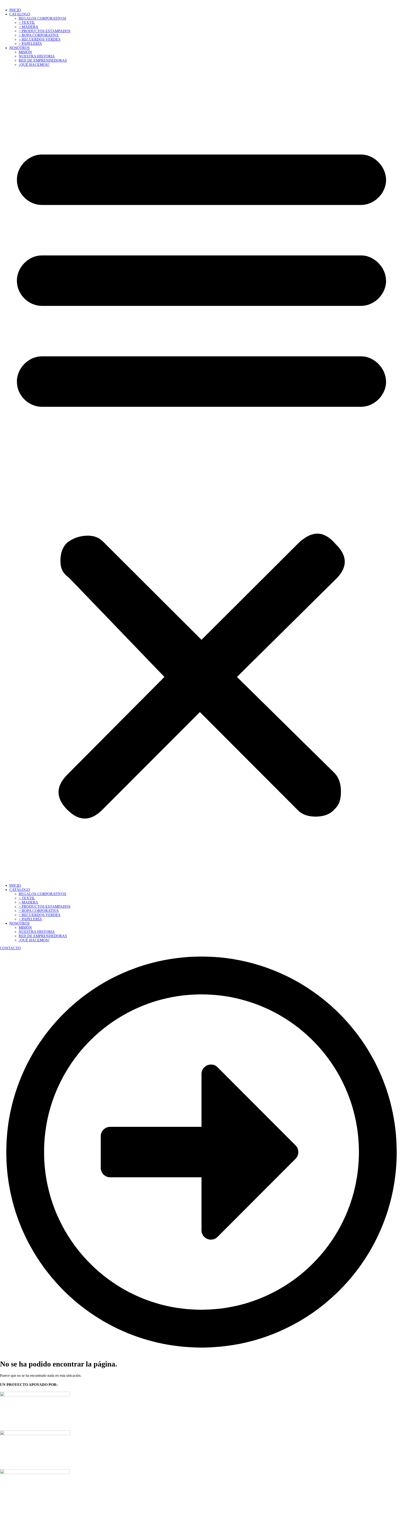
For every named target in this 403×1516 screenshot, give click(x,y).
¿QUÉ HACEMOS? (34, 65)
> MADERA (28, 27)
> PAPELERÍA (30, 44)
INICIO (15, 10)
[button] (201, 475)
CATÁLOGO (19, 14)
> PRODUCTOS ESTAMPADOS (44, 31)
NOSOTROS (19, 48)
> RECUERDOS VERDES (39, 39)
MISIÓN (25, 52)
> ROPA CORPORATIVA (39, 35)
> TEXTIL (27, 23)
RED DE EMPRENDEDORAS (43, 60)
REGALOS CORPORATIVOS (42, 18)
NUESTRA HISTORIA (37, 56)
